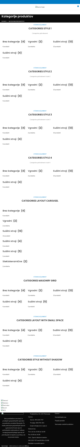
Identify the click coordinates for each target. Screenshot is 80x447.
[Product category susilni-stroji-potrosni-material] (14, 54)
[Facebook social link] (40, 2)
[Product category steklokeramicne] (40, 237)
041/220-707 (39, 420)
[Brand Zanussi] (4, 400)
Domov (4, 21)
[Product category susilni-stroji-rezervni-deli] (65, 43)
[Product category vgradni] (40, 43)
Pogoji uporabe (60, 420)
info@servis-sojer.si (40, 426)
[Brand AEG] (3, 410)
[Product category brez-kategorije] (14, 43)
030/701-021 (40, 423)
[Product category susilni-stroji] (40, 303)
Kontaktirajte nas (60, 417)
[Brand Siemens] (4, 403)
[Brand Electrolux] (5, 405)
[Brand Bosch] (4, 408)
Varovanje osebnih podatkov (64, 424)
